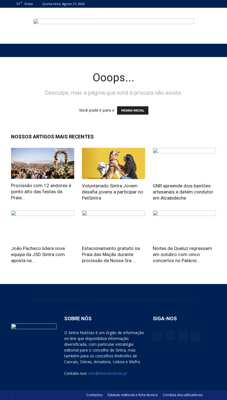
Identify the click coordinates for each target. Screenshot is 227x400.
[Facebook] (184, 3)
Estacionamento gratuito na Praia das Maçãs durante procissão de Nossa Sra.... (111, 254)
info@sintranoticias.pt (108, 373)
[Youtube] (212, 3)
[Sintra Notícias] (113, 26)
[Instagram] (193, 3)
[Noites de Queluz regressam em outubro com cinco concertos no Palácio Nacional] (184, 226)
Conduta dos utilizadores (183, 395)
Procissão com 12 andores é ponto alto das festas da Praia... (41, 191)
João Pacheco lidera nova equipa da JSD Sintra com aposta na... (38, 254)
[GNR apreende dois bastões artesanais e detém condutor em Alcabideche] (184, 163)
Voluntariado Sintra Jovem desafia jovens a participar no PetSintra (112, 192)
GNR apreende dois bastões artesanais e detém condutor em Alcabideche (183, 192)
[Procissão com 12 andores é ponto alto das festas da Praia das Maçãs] (42, 163)
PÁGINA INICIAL (132, 110)
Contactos (94, 395)
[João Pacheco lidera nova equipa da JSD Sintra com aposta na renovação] (42, 226)
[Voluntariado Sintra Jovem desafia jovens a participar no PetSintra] (113, 163)
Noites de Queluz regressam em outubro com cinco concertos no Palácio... (182, 254)
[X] (202, 3)
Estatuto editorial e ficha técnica (133, 395)
